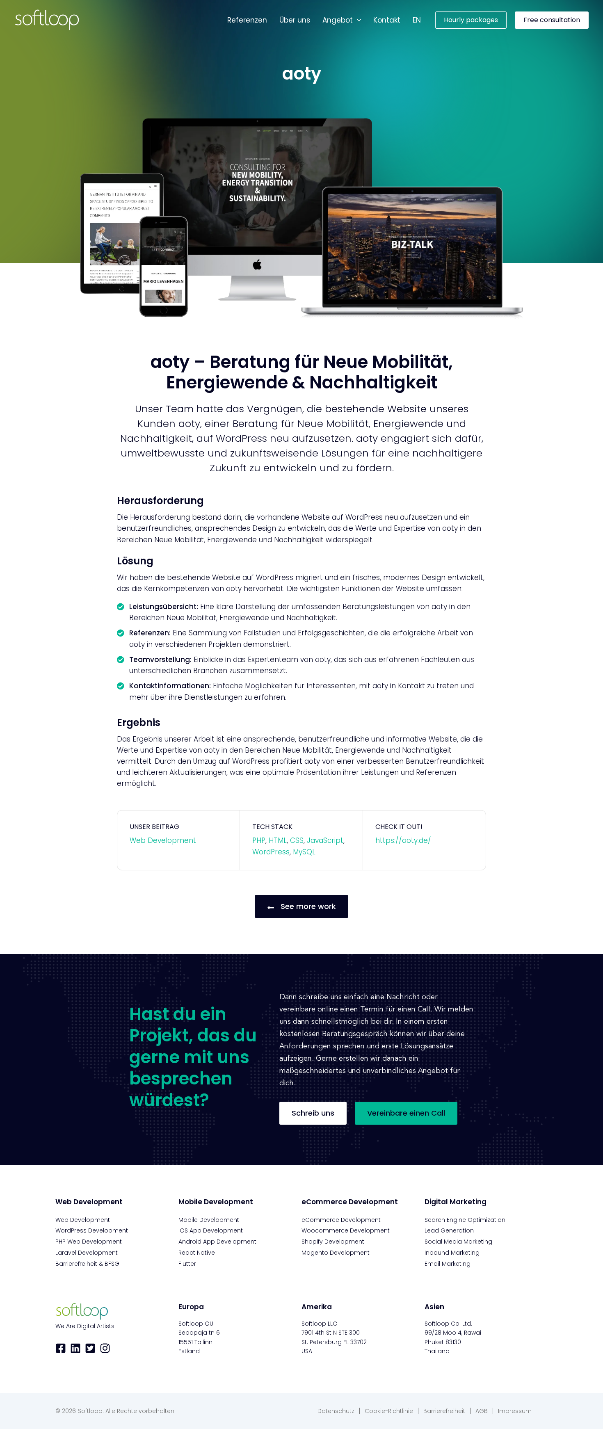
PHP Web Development (88, 1241)
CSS (297, 840)
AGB (481, 1411)
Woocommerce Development (346, 1230)
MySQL (304, 852)
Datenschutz (335, 1411)
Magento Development (336, 1253)
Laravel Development (86, 1253)
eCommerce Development (341, 1220)
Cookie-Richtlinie (389, 1411)
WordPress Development (91, 1230)
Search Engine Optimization (465, 1220)
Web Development (163, 840)
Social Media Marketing (458, 1241)
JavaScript (325, 840)
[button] (357, 20)
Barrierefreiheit (444, 1411)
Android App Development (217, 1241)
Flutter (187, 1264)
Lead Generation (449, 1230)
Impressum (515, 1411)
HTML (278, 840)
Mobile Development (208, 1220)
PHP (258, 840)
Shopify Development (333, 1241)
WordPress (271, 852)
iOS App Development (210, 1230)
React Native (196, 1253)
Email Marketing (448, 1264)
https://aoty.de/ (403, 840)
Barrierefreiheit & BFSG (87, 1264)
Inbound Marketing (452, 1253)
